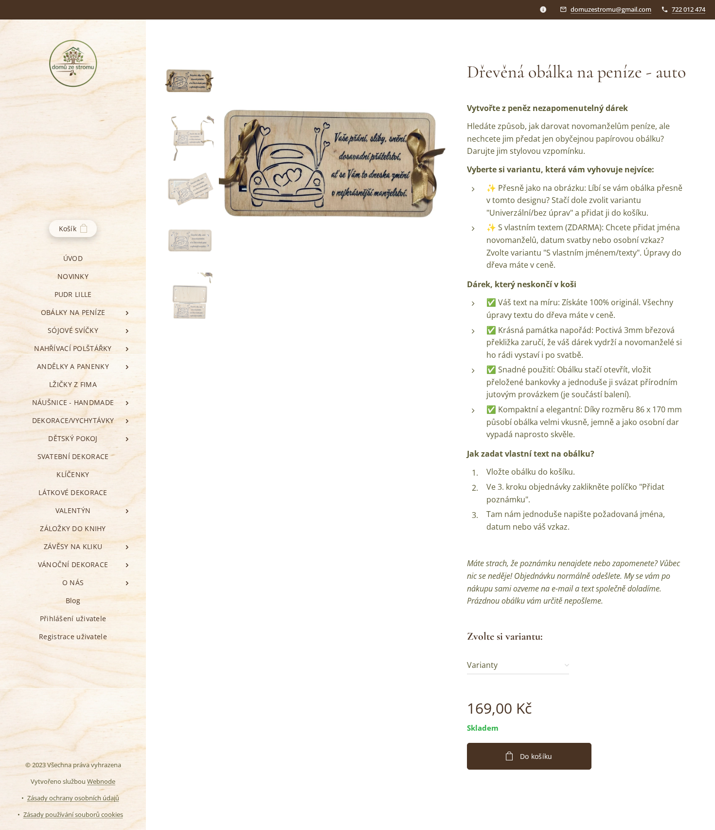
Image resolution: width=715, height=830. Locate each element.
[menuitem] (73, 258)
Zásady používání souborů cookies (73, 814)
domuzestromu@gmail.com (611, 9)
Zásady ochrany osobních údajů (73, 797)
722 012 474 (688, 9)
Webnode (101, 781)
